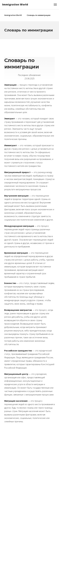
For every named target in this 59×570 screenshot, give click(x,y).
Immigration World (15, 4)
